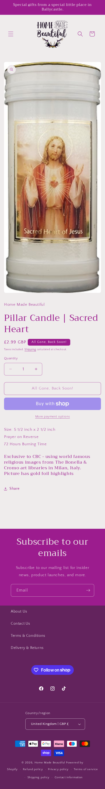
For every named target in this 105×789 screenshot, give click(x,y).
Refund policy (33, 769)
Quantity (11, 358)
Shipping (30, 349)
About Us (19, 611)
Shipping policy (38, 777)
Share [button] (14, 488)
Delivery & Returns (27, 648)
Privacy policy (58, 769)
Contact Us (20, 623)
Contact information (69, 777)
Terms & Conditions (28, 636)
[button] (11, 34)
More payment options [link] (52, 416)
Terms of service (86, 769)
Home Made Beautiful (49, 762)
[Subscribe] (88, 590)
